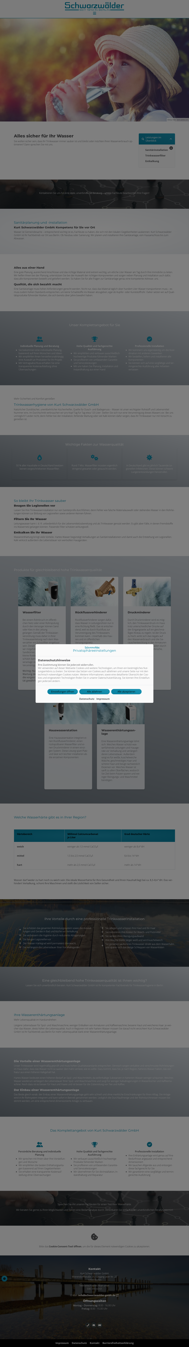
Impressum (103, 698)
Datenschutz (86, 698)
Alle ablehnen (94, 691)
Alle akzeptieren (126, 691)
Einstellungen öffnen (62, 691)
